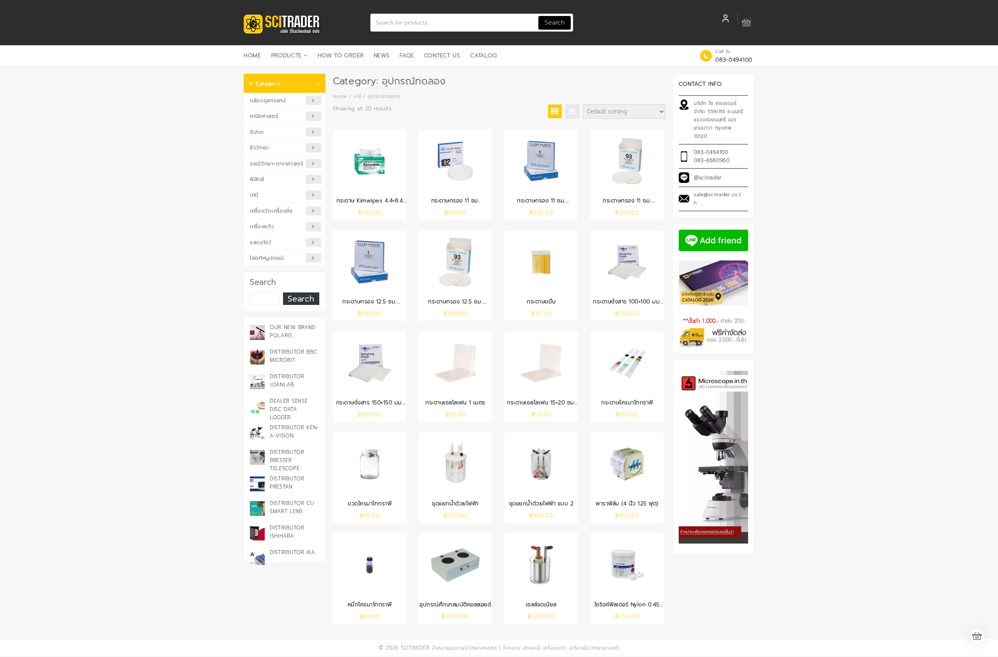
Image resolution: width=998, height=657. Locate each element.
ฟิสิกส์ (257, 179)
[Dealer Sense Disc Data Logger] (257, 406)
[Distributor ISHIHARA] (257, 533)
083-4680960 (712, 160)
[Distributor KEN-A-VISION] (257, 432)
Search (554, 22)
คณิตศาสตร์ (264, 116)
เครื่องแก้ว (262, 226)
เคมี (254, 194)
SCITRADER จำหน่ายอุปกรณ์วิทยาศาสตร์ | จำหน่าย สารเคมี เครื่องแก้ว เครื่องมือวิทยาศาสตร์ (510, 648)
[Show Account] (725, 19)
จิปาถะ (257, 132)
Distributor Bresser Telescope (287, 460)
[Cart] (746, 22)
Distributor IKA (292, 552)
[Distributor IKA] (257, 557)
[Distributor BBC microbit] (257, 357)
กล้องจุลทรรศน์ (268, 100)
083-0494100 (733, 60)
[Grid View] (555, 111)
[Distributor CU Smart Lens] (257, 508)
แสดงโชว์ (261, 242)
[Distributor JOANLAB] (257, 381)
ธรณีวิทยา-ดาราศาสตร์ (276, 163)
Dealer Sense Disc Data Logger (289, 409)
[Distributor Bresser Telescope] (257, 457)
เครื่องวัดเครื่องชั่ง (271, 210)
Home (340, 96)
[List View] (572, 111)
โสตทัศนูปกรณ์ (267, 258)
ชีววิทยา (259, 147)
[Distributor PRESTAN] (257, 483)
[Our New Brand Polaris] (257, 332)
